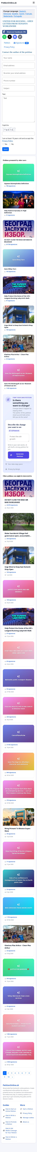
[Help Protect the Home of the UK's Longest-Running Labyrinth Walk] (18, 289)
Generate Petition (20, 455)
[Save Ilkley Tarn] (18, 261)
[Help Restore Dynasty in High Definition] (18, 204)
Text (3, 94)
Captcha (5, 125)
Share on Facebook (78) (16, 32)
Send (6, 149)
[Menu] (34, 3)
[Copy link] (20, 37)
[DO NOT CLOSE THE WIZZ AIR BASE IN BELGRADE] (18, 233)
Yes (6, 144)
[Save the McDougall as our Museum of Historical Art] (18, 377)
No (12, 144)
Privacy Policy (9, 47)
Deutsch (22, 11)
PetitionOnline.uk (9, 3)
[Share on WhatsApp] (4, 37)
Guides (6, 1105)
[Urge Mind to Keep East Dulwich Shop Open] (18, 319)
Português (18, 16)
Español (15, 14)
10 (8, 1077)
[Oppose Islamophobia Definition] (18, 176)
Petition (7, 43)
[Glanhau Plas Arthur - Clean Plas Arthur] (18, 348)
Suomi (21, 14)
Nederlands (8, 16)
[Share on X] (10, 37)
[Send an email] (15, 37)
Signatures (22, 43)
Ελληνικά (7, 14)
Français (28, 14)
